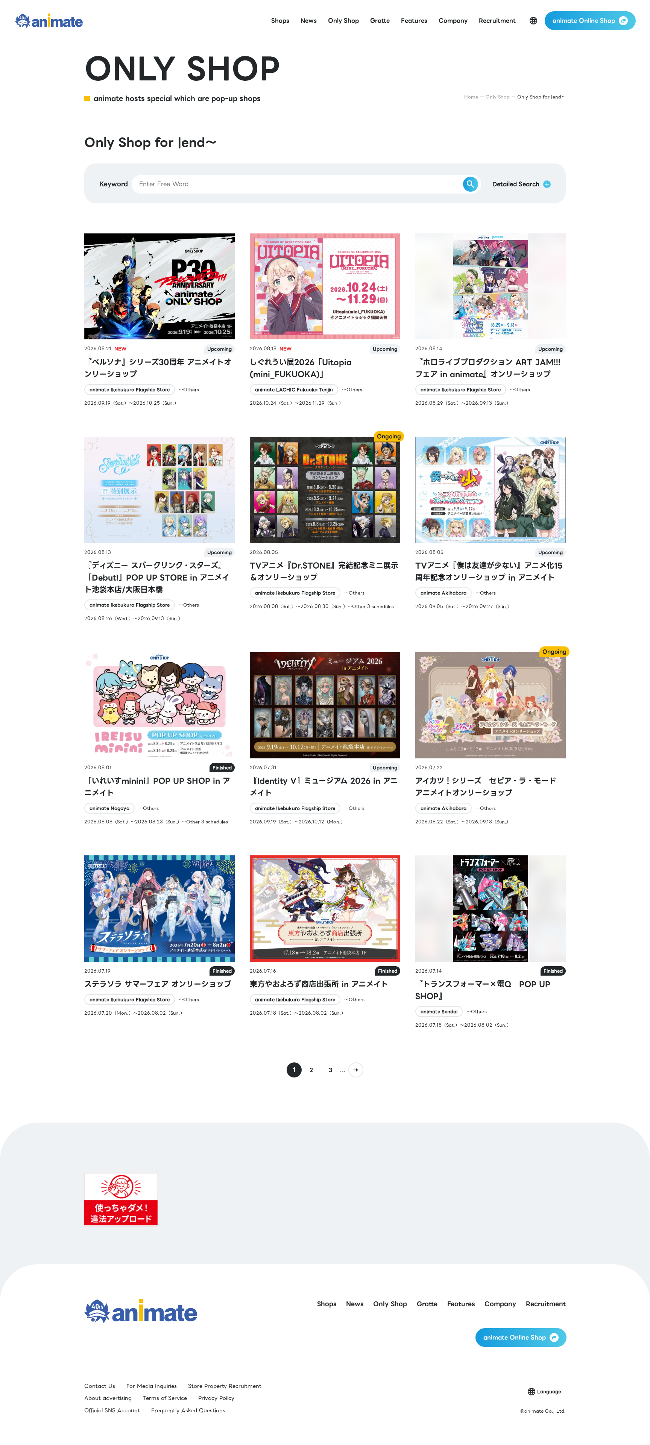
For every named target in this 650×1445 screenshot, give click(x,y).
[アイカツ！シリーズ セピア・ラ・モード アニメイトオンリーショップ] (490, 738)
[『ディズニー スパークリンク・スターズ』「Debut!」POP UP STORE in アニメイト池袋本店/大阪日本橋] (159, 529)
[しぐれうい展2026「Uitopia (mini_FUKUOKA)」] (325, 320)
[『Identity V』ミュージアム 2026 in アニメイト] (325, 738)
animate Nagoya (109, 808)
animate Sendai (439, 1011)
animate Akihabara (443, 592)
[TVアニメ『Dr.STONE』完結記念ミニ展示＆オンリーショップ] (325, 529)
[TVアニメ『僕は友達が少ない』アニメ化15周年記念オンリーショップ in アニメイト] (490, 529)
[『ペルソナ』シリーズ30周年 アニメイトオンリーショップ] (159, 320)
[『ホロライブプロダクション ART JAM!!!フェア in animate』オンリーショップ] (490, 320)
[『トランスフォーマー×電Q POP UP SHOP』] (490, 942)
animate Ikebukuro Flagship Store (130, 389)
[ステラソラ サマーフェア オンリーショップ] (159, 942)
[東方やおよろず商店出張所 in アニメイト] (325, 942)
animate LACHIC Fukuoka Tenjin (294, 389)
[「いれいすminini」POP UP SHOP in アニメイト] (159, 738)
